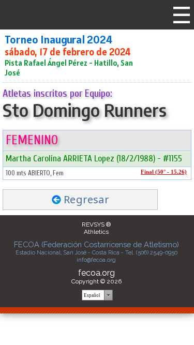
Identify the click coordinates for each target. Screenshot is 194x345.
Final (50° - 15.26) (164, 172)
